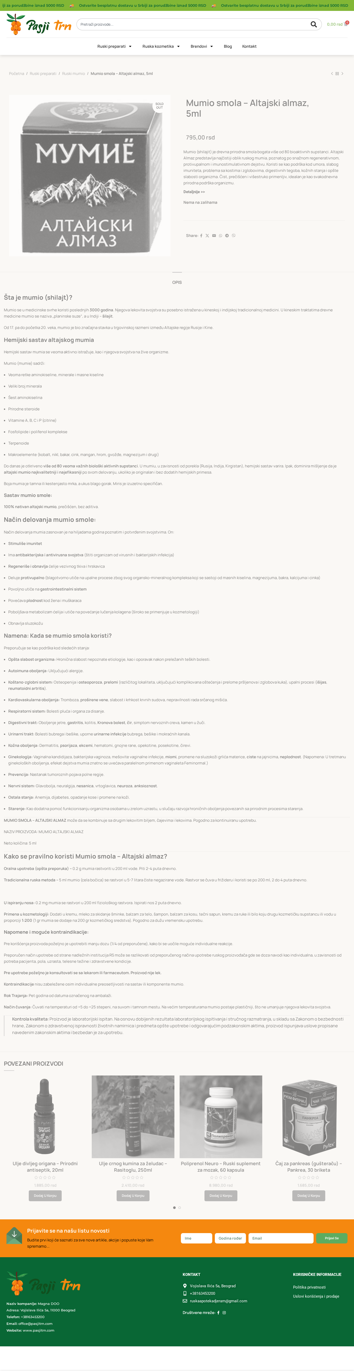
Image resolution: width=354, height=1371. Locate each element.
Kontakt (249, 46)
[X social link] (207, 235)
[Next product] (342, 73)
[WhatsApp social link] (220, 235)
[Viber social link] (233, 235)
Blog (228, 46)
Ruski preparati (111, 46)
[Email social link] (214, 235)
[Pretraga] (315, 24)
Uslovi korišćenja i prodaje (316, 1296)
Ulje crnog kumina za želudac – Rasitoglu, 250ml (133, 1166)
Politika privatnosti (309, 1287)
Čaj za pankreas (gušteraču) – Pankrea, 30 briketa (308, 1166)
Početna (16, 73)
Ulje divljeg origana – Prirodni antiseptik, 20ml (45, 1166)
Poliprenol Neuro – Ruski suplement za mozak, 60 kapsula (221, 1166)
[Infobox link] (89, 1238)
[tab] (177, 280)
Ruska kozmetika (158, 46)
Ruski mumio (73, 73)
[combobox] (194, 24)
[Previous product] (332, 73)
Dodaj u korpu (45, 1195)
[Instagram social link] (224, 1312)
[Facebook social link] (201, 235)
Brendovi (199, 46)
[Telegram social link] (227, 235)
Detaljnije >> (194, 191)
